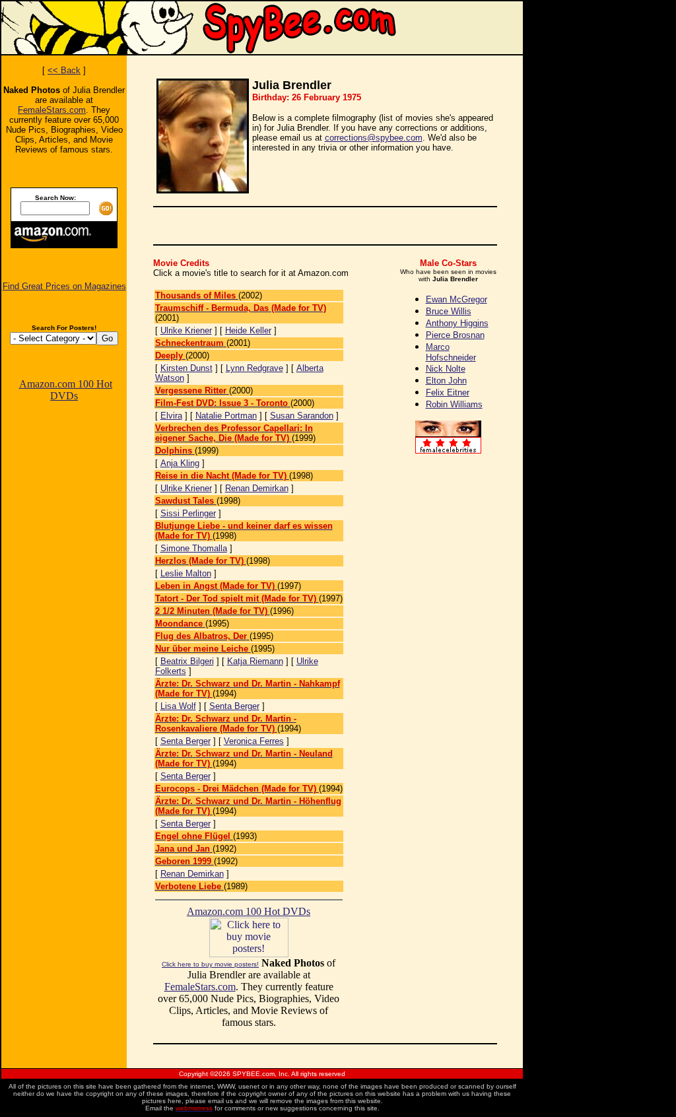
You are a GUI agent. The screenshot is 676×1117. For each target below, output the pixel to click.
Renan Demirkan (256, 488)
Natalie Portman (226, 416)
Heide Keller (248, 330)
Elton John (446, 381)
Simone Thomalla (193, 548)
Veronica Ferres (254, 741)
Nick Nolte (445, 369)
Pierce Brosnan (455, 335)
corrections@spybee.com (373, 138)
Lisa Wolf (178, 706)
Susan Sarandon (301, 416)
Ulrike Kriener (186, 330)
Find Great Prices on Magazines (64, 286)
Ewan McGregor (456, 299)
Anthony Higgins (457, 323)
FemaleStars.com (52, 110)
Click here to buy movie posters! (210, 964)
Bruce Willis (448, 311)
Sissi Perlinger (188, 513)
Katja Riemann (255, 661)
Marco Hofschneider (451, 352)
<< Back (64, 70)
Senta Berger (234, 706)
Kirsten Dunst (186, 368)
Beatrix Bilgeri (187, 661)
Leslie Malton (185, 573)
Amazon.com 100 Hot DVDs (65, 389)
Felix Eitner (447, 392)
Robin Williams (454, 404)
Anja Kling (179, 463)
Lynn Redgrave (254, 368)
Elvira (171, 416)
